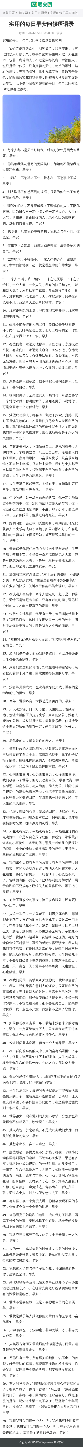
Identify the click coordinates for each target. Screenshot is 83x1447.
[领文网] (41, 5)
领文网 (23, 13)
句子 (34, 13)
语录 (44, 13)
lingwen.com (47, 1442)
